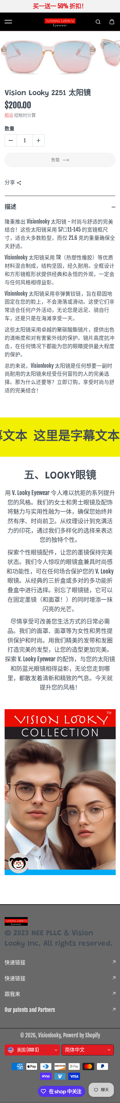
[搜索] (98, 21)
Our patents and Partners (30, 1010)
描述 (10, 206)
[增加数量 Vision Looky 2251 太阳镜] (38, 140)
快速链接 (15, 962)
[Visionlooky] (60, 21)
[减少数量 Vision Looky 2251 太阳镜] (11, 140)
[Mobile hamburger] (8, 21)
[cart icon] (111, 21)
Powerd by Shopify (81, 1035)
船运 (9, 115)
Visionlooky (49, 1035)
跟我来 (12, 994)
